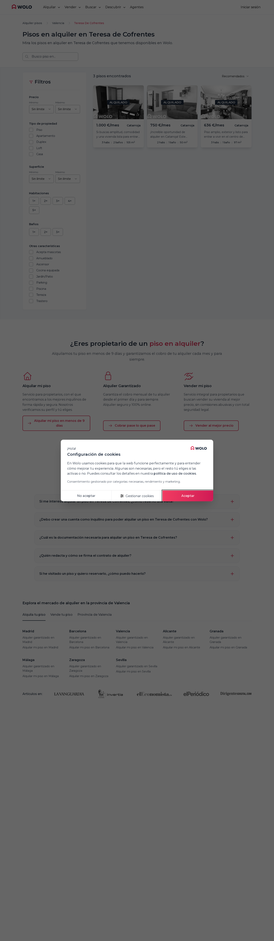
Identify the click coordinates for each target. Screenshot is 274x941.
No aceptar (86, 496)
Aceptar (187, 496)
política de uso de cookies (175, 473)
